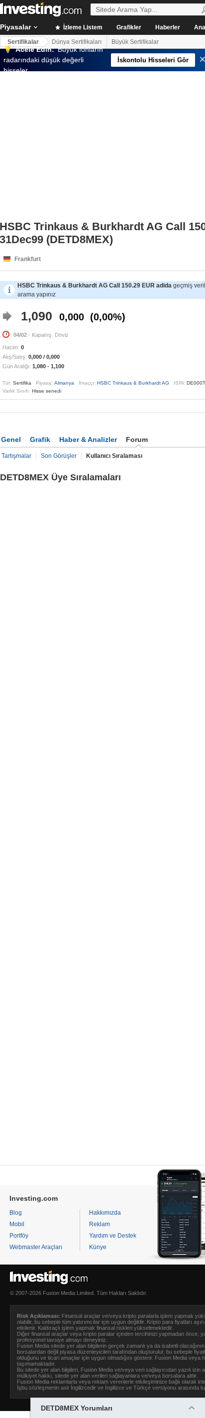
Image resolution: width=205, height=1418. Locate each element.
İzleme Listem (82, 27)
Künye (97, 1247)
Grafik (40, 439)
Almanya (64, 383)
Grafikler (128, 27)
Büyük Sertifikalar (135, 41)
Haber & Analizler (88, 439)
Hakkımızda (105, 1212)
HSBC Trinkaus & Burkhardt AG (133, 383)
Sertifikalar (23, 41)
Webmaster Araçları (35, 1247)
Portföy (18, 1235)
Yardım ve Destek (112, 1235)
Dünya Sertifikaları (77, 41)
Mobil (16, 1224)
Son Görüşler (59, 455)
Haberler (167, 27)
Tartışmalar (16, 455)
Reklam (99, 1224)
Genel (11, 439)
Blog (15, 1212)
